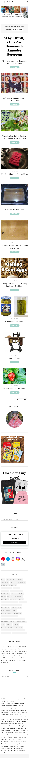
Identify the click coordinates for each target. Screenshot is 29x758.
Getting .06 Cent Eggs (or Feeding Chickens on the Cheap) (14, 284)
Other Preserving (18, 618)
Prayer (12, 621)
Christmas (16, 588)
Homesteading (17, 613)
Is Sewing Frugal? (14, 358)
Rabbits (9, 624)
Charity (12, 582)
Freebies (20, 599)
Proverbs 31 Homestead (10, 756)
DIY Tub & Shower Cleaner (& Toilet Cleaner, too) (14, 246)
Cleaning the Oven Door (14, 210)
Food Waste (5, 599)
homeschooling (6, 613)
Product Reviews (21, 621)
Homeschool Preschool (8, 610)
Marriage (4, 616)
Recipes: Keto (18, 627)
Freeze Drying (5, 602)
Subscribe (14, 542)
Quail (3, 624)
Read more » (14, 67)
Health (14, 604)
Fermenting (18, 596)
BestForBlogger (24, 756)
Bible (3, 579)
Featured (10, 596)
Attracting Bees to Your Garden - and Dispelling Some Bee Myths (14, 137)
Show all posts (17, 29)
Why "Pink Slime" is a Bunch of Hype (14, 174)
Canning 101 (5, 582)
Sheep (3, 630)
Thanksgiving (11, 630)
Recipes (15, 624)
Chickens (4, 585)
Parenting (4, 621)
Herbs (20, 604)
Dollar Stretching (17, 593)
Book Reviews (10, 579)
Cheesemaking (21, 582)
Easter (3, 596)
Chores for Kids (6, 588)
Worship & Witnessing (19, 632)
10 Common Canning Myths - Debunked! (14, 99)
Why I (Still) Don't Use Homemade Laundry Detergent (14, 62)
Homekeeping (5, 607)
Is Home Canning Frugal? (14, 321)
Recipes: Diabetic (6, 627)
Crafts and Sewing (16, 590)
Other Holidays (6, 618)
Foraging (13, 599)
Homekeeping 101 (16, 607)
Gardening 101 (5, 604)
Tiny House (20, 630)
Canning (19, 579)
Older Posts (21, 399)
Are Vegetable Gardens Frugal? (14, 388)
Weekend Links (6, 632)
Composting (5, 590)
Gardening (22, 602)
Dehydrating (5, 593)
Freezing (15, 602)
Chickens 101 (12, 585)
